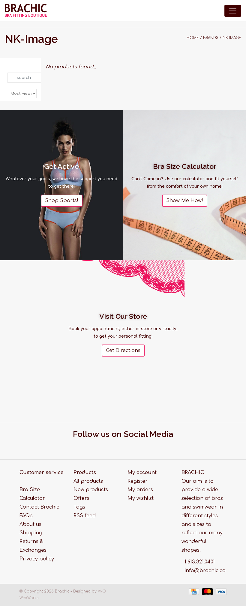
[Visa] (220, 592)
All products (88, 481)
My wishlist (141, 498)
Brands (210, 38)
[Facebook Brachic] (117, 445)
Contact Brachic (39, 507)
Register (138, 481)
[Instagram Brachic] (129, 445)
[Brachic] (26, 10)
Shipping (31, 533)
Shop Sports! (61, 200)
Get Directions (123, 350)
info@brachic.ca (205, 570)
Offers (81, 498)
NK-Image (232, 38)
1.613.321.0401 (199, 562)
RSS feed (85, 515)
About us (30, 524)
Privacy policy (37, 559)
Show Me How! (184, 200)
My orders (140, 489)
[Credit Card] (193, 592)
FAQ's (26, 515)
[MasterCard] (207, 592)
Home (193, 38)
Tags (79, 507)
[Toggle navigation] (232, 11)
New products (91, 489)
